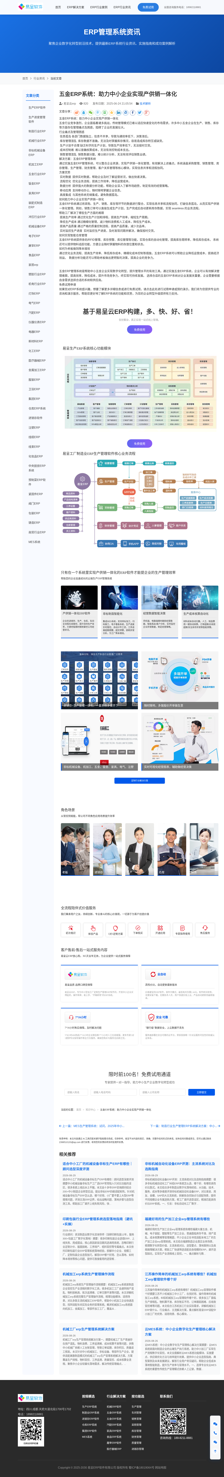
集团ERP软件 (89, 1430)
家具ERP (34, 193)
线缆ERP (34, 437)
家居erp (33, 264)
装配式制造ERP (36, 205)
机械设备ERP (37, 226)
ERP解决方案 (75, 7)
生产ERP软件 (37, 107)
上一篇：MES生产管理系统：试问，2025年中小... (93, 1126)
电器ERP (34, 331)
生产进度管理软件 (37, 119)
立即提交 (201, 1092)
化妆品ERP (36, 456)
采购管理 (136, 1424)
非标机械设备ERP (37, 152)
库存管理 (136, 1430)
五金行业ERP (37, 174)
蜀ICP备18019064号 (141, 1467)
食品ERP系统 (114, 1436)
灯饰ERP (34, 293)
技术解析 (145, 103)
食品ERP (34, 255)
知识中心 (91, 1109)
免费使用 (139, 329)
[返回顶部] (215, 1451)
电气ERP (34, 303)
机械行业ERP (37, 140)
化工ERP (34, 350)
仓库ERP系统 (37, 408)
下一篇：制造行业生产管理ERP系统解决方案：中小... (184, 1126)
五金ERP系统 (114, 1412)
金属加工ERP (37, 370)
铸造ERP (34, 522)
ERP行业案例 (98, 7)
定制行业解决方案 (139, 780)
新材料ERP (36, 341)
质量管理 (136, 1442)
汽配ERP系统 (114, 1424)
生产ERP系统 (89, 1406)
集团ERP (34, 398)
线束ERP (34, 446)
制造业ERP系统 (90, 1412)
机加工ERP (36, 164)
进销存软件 (36, 417)
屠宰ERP (34, 245)
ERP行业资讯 (122, 7)
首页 (58, 7)
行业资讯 (39, 78)
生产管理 (136, 1406)
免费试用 (148, 7)
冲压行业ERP (37, 216)
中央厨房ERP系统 (37, 468)
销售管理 (136, 1418)
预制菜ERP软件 (37, 482)
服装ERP (34, 379)
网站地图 (160, 1467)
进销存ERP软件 (90, 1418)
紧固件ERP (36, 494)
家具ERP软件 (114, 1430)
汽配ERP (34, 312)
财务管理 (136, 1436)
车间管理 (136, 1412)
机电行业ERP (37, 283)
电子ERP (34, 236)
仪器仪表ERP (37, 322)
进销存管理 (138, 1449)
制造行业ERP (37, 131)
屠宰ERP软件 (114, 1442)
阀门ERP (34, 503)
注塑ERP (34, 427)
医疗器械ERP (37, 360)
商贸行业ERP (37, 532)
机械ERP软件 (114, 1406)
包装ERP (34, 513)
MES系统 (34, 542)
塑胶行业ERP (37, 274)
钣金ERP (34, 183)
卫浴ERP (34, 389)
